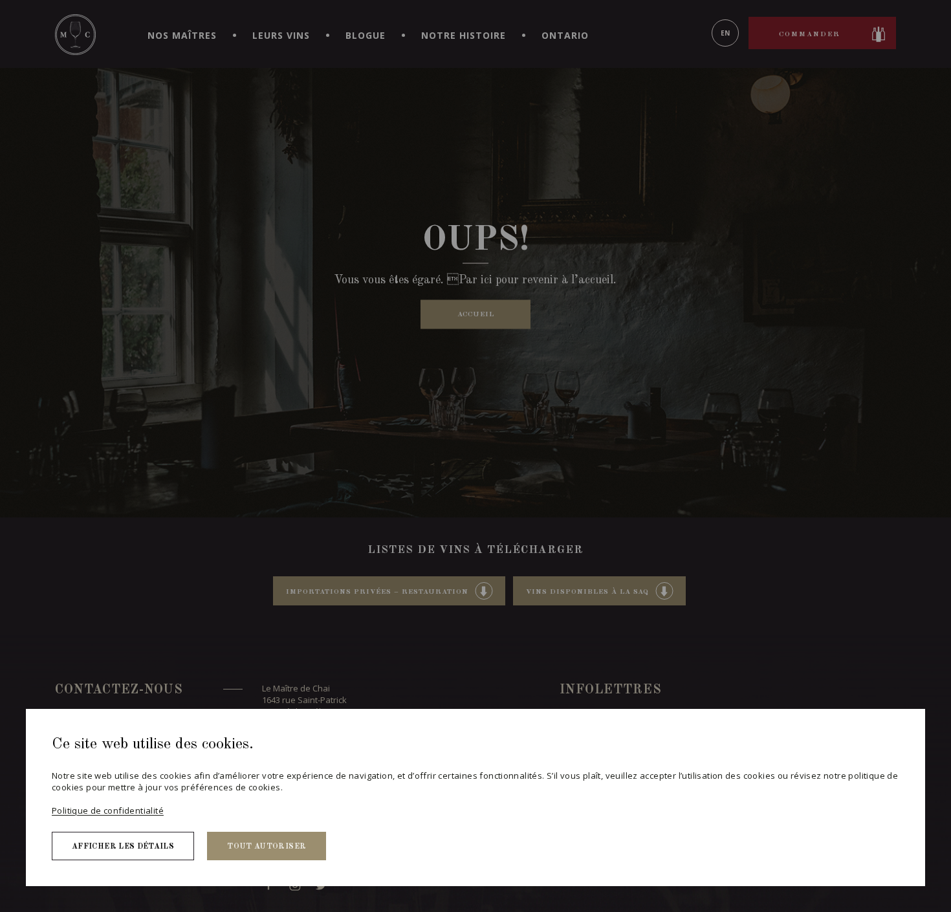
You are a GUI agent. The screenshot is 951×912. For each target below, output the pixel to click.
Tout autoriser (266, 847)
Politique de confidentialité (108, 810)
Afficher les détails (123, 847)
